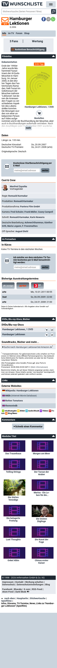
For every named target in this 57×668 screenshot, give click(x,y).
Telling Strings (13, 472)
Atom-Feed (7, 591)
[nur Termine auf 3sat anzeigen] (37, 285)
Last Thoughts (13, 539)
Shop (26, 33)
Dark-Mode (21, 591)
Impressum (7, 582)
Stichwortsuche (38, 598)
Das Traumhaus (13, 453)
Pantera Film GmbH (30, 206)
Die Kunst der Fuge (41, 540)
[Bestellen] (39, 113)
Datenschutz (8, 584)
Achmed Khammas (34, 222)
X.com (27, 589)
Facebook (7, 589)
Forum (19, 33)
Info (4, 33)
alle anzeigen (8, 286)
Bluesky (18, 589)
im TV (11, 33)
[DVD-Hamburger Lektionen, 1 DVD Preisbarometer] (52, 330)
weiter (45, 170)
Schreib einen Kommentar (28, 426)
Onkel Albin (13, 560)
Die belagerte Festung (13, 519)
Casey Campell (45, 212)
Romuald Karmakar (18, 196)
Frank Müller (30, 212)
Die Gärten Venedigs (13, 498)
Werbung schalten (34, 582)
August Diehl (21, 231)
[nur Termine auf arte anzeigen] (22, 285)
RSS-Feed (37, 589)
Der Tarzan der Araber (41, 473)
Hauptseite (22, 598)
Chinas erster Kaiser (41, 561)
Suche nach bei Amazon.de (28, 347)
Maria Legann (14, 226)
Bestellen (39, 118)
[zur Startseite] (22, 3)
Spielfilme (6, 601)
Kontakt (19, 582)
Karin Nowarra (37, 217)
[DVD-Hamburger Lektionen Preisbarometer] (52, 335)
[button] (43, 19)
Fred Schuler (17, 212)
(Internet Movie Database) (21, 395)
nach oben (9, 598)
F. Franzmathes (30, 226)
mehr (28, 128)
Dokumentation (9, 62)
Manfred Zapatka (18, 186)
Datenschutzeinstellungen (30, 584)
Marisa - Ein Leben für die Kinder (41, 493)
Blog (47, 584)
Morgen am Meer (41, 453)
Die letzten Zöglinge (41, 520)
